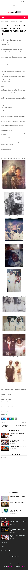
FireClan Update (6, 33)
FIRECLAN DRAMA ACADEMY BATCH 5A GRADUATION (17, 441)
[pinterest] (26, 1)
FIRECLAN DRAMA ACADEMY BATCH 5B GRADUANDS (17, 522)
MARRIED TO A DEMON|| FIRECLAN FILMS (17, 434)
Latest (8, 8)
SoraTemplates (11, 566)
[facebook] (19, 1)
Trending (11, 12)
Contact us (7, 1)
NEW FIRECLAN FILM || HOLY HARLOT (17, 446)
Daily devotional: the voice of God (17, 496)
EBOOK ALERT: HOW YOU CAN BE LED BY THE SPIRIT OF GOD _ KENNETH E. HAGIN (17, 510)
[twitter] (21, 1)
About (12, 1)
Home (2, 1)
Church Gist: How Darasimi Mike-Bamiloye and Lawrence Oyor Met (17, 503)
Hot (21, 8)
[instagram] (24, 1)
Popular (15, 8)
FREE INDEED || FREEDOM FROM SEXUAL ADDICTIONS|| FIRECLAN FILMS (17, 529)
